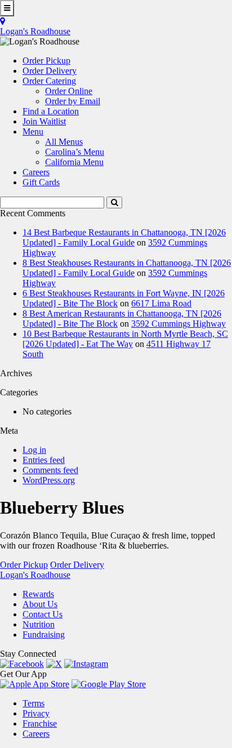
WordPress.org (49, 480)
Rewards (38, 594)
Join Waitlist (44, 121)
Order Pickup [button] (46, 60)
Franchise (40, 723)
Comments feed (50, 470)
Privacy (36, 713)
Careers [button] (36, 172)
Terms (33, 703)
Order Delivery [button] (50, 70)
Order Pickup (24, 564)
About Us (40, 604)
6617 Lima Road (161, 303)
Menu (33, 131)
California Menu (74, 162)
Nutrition (39, 624)
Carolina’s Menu (74, 152)
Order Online (68, 91)
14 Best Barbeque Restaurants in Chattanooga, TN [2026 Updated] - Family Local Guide (124, 237)
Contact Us (43, 614)
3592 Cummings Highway (178, 323)
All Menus (64, 141)
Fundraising (44, 634)
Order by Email (72, 101)
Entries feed (44, 460)
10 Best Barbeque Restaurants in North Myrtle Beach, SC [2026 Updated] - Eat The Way (125, 339)
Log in (34, 450)
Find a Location (51, 111)
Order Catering (49, 81)
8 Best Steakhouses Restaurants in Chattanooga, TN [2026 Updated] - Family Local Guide (127, 268)
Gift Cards (41, 182)
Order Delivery (77, 564)
